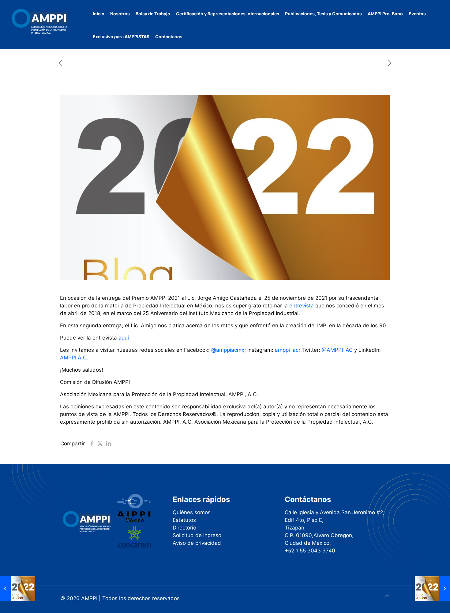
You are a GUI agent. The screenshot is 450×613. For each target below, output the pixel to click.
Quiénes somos (192, 512)
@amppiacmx (227, 350)
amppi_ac (286, 350)
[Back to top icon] (387, 596)
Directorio (184, 528)
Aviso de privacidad (197, 543)
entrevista (301, 306)
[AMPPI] (40, 23)
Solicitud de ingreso (197, 535)
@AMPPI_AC (337, 350)
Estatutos (184, 520)
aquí (123, 338)
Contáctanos (308, 499)
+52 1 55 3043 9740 (310, 551)
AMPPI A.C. (74, 358)
